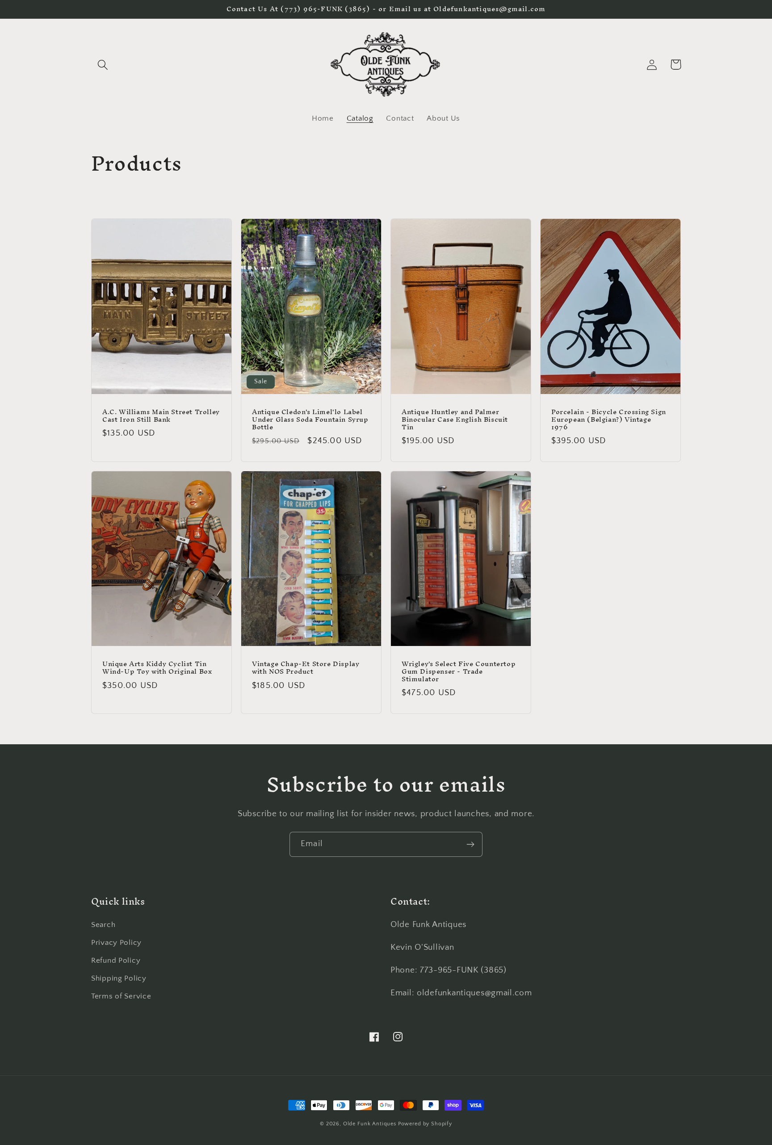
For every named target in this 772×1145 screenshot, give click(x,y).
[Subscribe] (470, 844)
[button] (103, 64)
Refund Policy (115, 960)
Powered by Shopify (425, 1124)
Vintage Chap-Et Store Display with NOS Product (305, 667)
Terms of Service (121, 996)
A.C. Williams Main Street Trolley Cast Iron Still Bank (161, 416)
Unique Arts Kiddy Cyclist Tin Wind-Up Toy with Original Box (157, 667)
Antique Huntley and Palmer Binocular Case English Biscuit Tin (455, 419)
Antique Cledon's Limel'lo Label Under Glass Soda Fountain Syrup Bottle (310, 419)
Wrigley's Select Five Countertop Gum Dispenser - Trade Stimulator (459, 671)
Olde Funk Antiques (369, 1124)
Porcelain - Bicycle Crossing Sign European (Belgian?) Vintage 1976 (608, 419)
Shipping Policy (119, 978)
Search (103, 925)
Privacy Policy (116, 943)
